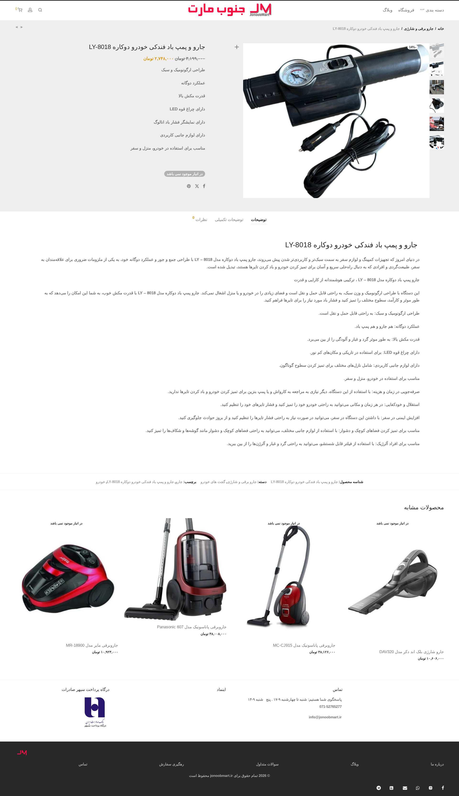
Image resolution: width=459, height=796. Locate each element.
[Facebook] (443, 787)
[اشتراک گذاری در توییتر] (197, 186)
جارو (179, 482)
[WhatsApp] (418, 787)
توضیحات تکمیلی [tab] (229, 219)
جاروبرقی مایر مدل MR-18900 (92, 645)
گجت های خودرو (213, 482)
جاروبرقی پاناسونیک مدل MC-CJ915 (304, 645)
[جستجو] (40, 10)
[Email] (405, 787)
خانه (441, 29)
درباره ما (437, 764)
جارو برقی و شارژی (418, 29)
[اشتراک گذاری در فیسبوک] (204, 186)
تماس (83, 764)
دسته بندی (432, 10)
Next (437, 120)
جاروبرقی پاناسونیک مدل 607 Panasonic (192, 627)
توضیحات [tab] (259, 219)
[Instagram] (430, 787)
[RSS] (392, 787)
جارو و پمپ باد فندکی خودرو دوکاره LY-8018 (140, 482)
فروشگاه (406, 10)
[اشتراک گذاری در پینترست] (189, 186)
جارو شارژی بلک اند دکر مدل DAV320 (411, 652)
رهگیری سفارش (171, 764)
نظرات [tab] (199, 219)
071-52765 (327, 707)
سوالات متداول (267, 764)
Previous (235, 120)
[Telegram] (379, 787)
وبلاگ (388, 10)
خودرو (100, 482)
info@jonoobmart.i (324, 717)
